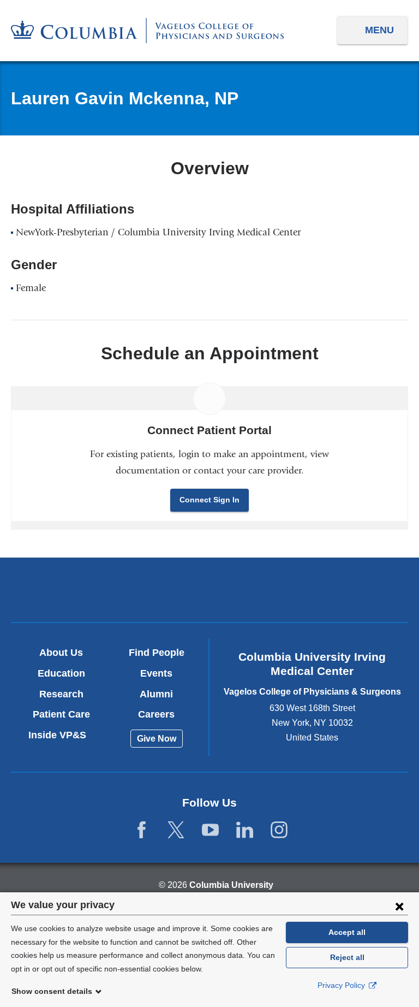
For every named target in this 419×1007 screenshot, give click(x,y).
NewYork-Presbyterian (209, 591)
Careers (156, 714)
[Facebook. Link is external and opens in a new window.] (142, 830)
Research (61, 694)
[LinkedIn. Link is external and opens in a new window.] (245, 830)
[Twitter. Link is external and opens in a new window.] (176, 830)
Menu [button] (379, 30)
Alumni (156, 694)
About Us (61, 652)
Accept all (347, 932)
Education (61, 673)
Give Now (156, 738)
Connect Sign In (209, 499)
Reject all (347, 957)
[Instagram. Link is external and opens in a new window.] (279, 830)
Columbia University (231, 885)
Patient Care (61, 714)
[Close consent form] (399, 906)
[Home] (147, 30)
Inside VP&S (61, 735)
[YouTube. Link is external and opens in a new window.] (210, 830)
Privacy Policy (342, 985)
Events (156, 673)
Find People (156, 652)
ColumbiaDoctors (339, 589)
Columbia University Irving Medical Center (79, 589)
